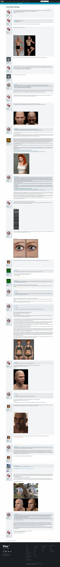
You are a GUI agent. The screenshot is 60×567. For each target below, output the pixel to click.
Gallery (43, 549)
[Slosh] (9, 85)
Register (10, 540)
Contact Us (27, 547)
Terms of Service (34, 563)
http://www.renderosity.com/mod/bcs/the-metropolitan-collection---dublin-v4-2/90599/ (25, 150)
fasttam (15, 290)
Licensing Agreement (28, 563)
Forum (43, 551)
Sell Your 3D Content (28, 552)
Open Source (27, 558)
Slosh (7, 87)
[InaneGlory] (9, 140)
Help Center (27, 551)
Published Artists (52, 551)
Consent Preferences (28, 559)
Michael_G (15, 446)
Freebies (51, 549)
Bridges (35, 556)
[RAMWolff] (9, 59)
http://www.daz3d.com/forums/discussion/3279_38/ (26, 468)
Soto (7, 14)
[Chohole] (9, 466)
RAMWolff (8, 61)
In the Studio (43, 547)
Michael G (8, 264)
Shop (6, 1)
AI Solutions (27, 1)
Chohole (8, 468)
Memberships (23, 1)
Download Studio (52, 1)
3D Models (14, 1)
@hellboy (15, 20)
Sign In (7, 540)
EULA (41, 563)
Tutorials (27, 549)
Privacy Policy (38, 563)
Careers (35, 554)
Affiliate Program (28, 554)
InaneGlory (15, 176)
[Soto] (9, 12)
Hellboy (15, 84)
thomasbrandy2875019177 (9, 273)
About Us (35, 551)
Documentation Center (29, 556)
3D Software (10, 1)
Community (18, 1)
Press (34, 552)
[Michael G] (9, 262)
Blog (34, 549)
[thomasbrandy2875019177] (9, 271)
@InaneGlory (15, 285)
